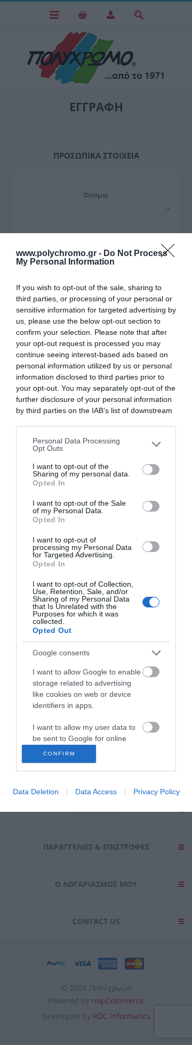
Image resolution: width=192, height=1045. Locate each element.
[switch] (150, 469)
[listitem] (96, 444)
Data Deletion (36, 791)
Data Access (96, 791)
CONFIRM (59, 753)
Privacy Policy (156, 791)
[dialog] (96, 522)
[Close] (171, 254)
